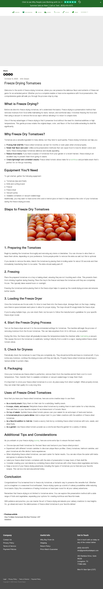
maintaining (84, 336)
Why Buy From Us (47, 540)
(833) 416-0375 (67, 5)
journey (36, 440)
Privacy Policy (8, 543)
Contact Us (7, 540)
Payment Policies (9, 549)
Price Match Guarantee (49, 549)
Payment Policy (36, 579)
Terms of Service (9, 546)
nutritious (74, 160)
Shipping (43, 543)
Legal (4, 579)
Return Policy (45, 546)
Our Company (84, 12)
